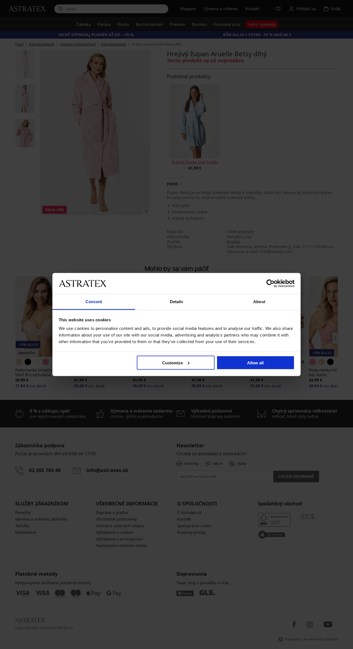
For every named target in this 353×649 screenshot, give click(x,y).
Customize (172, 362)
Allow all (255, 362)
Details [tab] (176, 301)
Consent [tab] (93, 301)
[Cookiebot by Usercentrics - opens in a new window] (270, 283)
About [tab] (259, 301)
